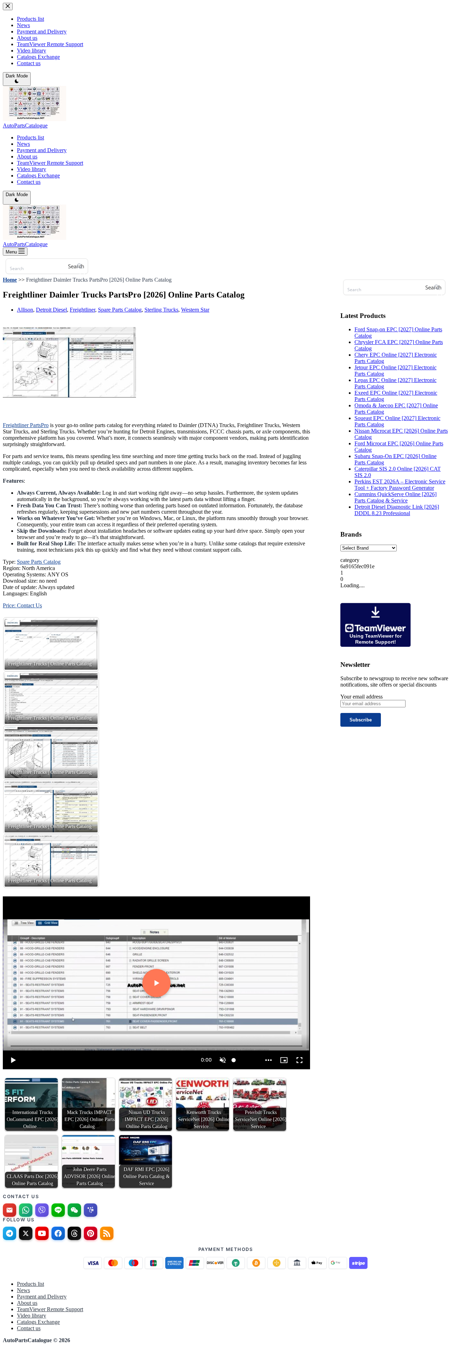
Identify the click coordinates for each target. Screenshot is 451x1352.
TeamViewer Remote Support (50, 163)
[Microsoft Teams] (90, 1210)
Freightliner (82, 310)
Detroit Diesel (51, 310)
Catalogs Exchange (38, 176)
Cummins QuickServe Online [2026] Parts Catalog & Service (395, 497)
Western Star (195, 310)
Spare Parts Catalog (120, 310)
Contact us (29, 182)
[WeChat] (74, 1210)
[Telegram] (9, 1233)
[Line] (58, 1210)
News (23, 144)
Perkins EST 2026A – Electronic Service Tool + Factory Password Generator (399, 484)
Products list (30, 137)
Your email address (361, 697)
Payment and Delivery (42, 150)
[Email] (9, 1210)
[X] (25, 1233)
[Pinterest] (90, 1233)
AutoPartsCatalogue (25, 126)
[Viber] (42, 1210)
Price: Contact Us (22, 605)
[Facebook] (58, 1233)
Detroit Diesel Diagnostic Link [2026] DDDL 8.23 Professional (396, 510)
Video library (31, 169)
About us (27, 156)
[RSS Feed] (106, 1233)
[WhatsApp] (25, 1210)
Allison (25, 310)
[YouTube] (42, 1233)
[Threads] (74, 1233)
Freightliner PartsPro (26, 425)
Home (10, 280)
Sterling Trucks (161, 310)
